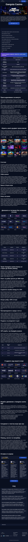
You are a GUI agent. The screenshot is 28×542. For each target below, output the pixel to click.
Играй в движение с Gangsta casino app (8, 44)
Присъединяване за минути (6, 33)
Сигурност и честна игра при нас (7, 46)
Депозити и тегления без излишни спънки (8, 37)
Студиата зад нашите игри (6, 42)
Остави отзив (23, 457)
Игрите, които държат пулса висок (7, 35)
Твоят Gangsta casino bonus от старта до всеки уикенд (10, 39)
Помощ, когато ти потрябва (6, 48)
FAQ (2, 51)
